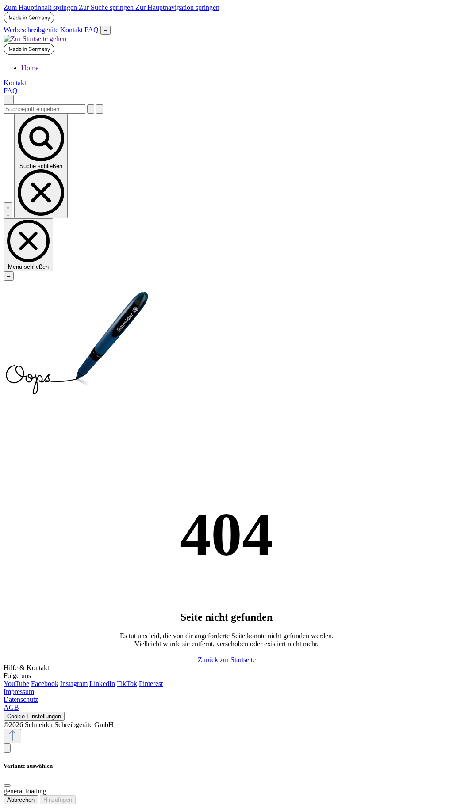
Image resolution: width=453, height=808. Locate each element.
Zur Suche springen (107, 7)
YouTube (16, 683)
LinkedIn (102, 683)
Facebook (44, 683)
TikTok (127, 683)
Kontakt (71, 30)
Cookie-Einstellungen (34, 716)
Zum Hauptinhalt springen (41, 7)
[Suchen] (90, 109)
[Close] (7, 785)
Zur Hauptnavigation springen (177, 7)
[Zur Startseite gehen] (35, 38)
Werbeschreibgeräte (31, 30)
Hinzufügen (57, 800)
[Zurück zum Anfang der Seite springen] (12, 736)
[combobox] (44, 109)
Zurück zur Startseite (227, 659)
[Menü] (8, 210)
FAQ (91, 30)
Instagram (74, 683)
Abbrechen (21, 800)
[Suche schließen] (99, 109)
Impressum (19, 691)
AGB (11, 707)
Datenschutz (21, 699)
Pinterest (151, 683)
